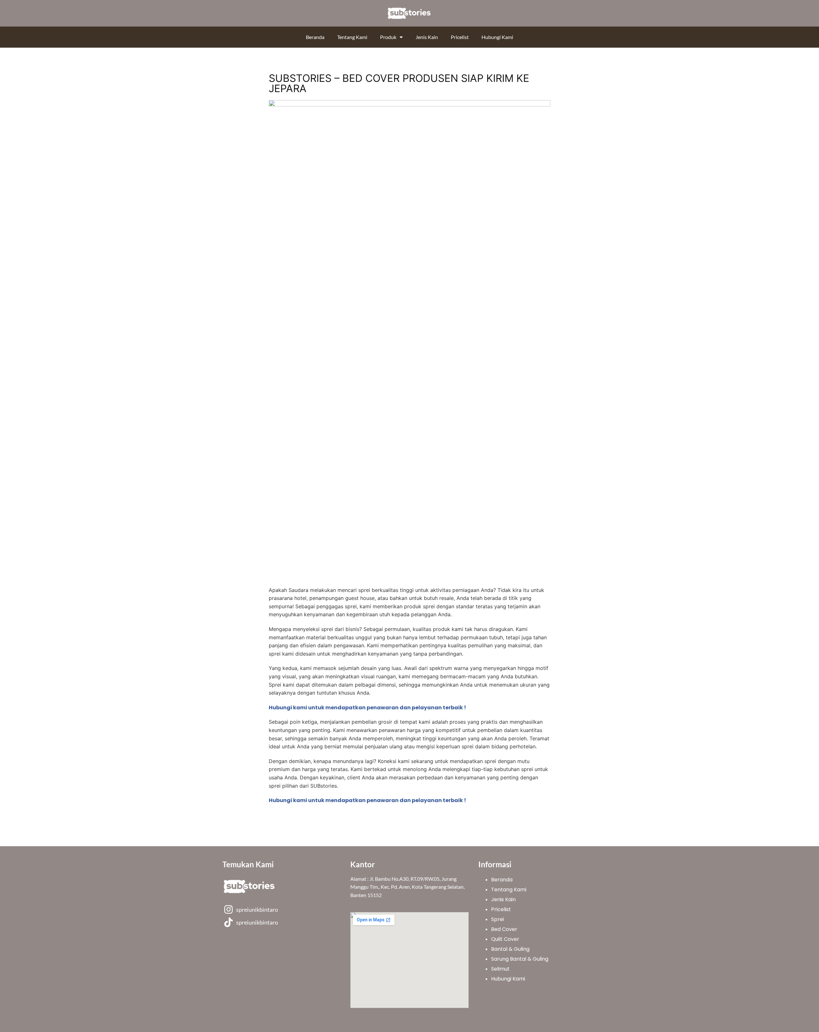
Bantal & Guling (510, 949)
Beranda (315, 37)
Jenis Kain (427, 37)
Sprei (497, 919)
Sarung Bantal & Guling (519, 959)
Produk (388, 37)
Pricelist (460, 37)
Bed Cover (504, 929)
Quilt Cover (505, 939)
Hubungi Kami (497, 37)
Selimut (500, 969)
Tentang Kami (352, 37)
